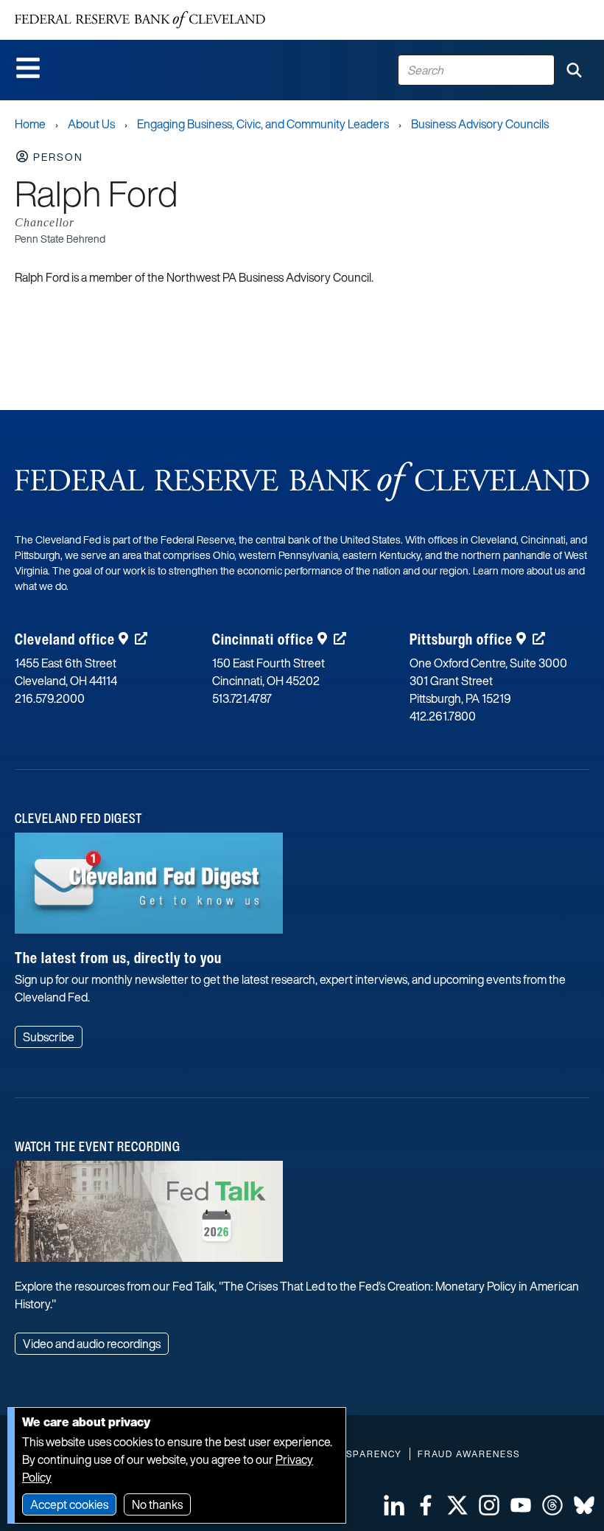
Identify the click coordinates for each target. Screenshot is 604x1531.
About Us (91, 124)
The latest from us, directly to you (118, 957)
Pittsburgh (461, 639)
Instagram (489, 1505)
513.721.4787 (242, 698)
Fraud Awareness (469, 1454)
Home (30, 124)
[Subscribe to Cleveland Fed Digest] (149, 889)
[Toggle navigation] (28, 68)
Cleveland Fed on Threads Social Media (552, 1505)
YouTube (521, 1505)
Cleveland (65, 639)
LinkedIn (394, 1505)
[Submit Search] (573, 70)
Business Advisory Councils (480, 124)
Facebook (426, 1505)
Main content (71, 7)
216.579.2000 (50, 698)
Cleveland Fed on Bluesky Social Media (584, 1505)
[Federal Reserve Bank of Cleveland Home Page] (140, 20)
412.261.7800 (443, 716)
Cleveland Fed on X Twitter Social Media (457, 1505)
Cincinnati (263, 639)
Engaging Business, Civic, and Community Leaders (263, 124)
